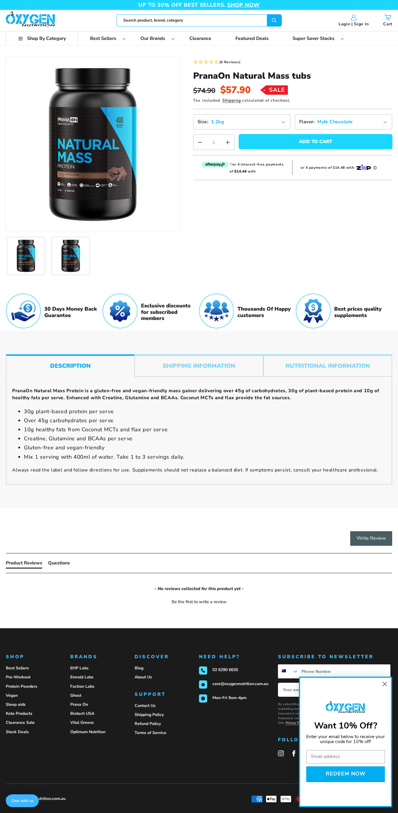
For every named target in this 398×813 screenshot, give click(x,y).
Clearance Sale (20, 722)
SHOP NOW (243, 4)
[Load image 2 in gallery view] (70, 255)
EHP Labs (79, 668)
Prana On (79, 704)
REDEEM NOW (346, 774)
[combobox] (199, 20)
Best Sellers (17, 668)
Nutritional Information (328, 366)
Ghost (75, 695)
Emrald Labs (82, 677)
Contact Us (145, 705)
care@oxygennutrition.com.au (240, 684)
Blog (139, 668)
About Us (143, 677)
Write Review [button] (371, 538)
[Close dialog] (385, 684)
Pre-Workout (18, 677)
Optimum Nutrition (87, 732)
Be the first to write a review (199, 602)
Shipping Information (199, 366)
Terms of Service (150, 732)
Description (70, 366)
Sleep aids (16, 704)
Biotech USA (82, 713)
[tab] (24, 564)
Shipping (231, 100)
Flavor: (307, 122)
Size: (203, 122)
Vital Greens (82, 722)
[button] (42, 38)
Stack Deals (17, 732)
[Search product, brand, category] (274, 20)
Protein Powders (21, 686)
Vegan (12, 695)
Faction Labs (82, 686)
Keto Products (19, 713)
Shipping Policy (149, 714)
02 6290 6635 (225, 670)
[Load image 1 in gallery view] (26, 255)
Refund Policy (148, 723)
